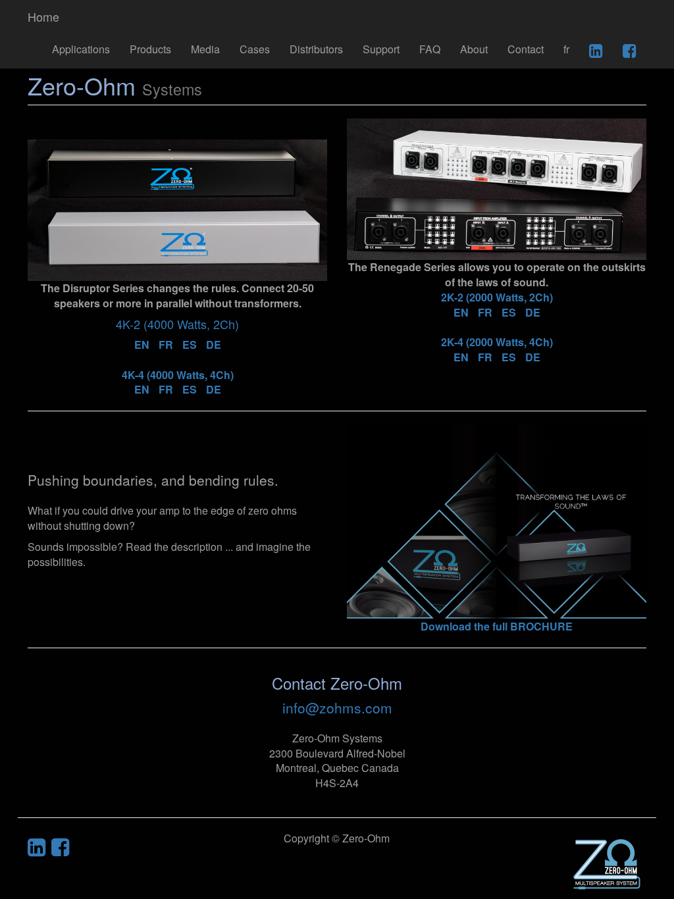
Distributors (316, 49)
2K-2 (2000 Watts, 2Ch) (497, 297)
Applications (81, 49)
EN (141, 344)
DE (213, 344)
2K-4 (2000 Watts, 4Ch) (497, 341)
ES (189, 344)
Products (150, 49)
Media (205, 49)
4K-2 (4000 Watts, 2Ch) (177, 323)
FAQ (429, 49)
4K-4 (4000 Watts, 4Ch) (178, 374)
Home (43, 16)
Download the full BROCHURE (497, 626)
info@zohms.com (337, 707)
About (474, 49)
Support (381, 49)
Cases (255, 49)
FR (166, 344)
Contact (525, 49)
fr (566, 49)
